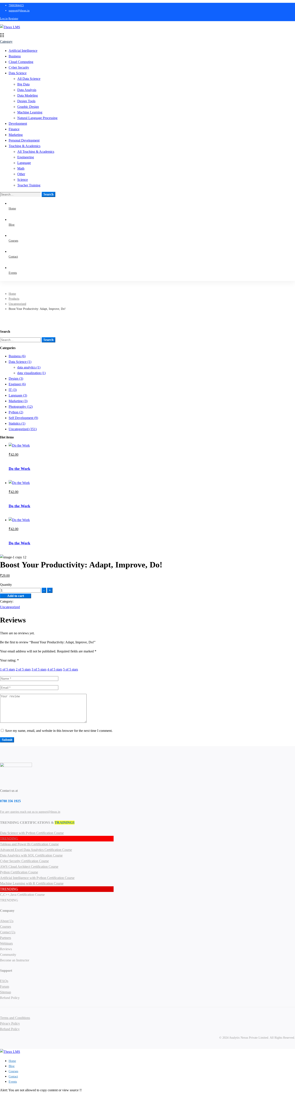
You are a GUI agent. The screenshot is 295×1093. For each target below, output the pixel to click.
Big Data (23, 84)
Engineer (17, 384)
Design (16, 378)
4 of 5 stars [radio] (54, 669)
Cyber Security (19, 67)
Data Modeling (27, 95)
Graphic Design (28, 107)
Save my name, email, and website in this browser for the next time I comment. (59, 730)
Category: (6, 601)
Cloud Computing (21, 62)
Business (15, 56)
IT (13, 390)
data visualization (31, 373)
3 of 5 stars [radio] (39, 669)
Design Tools (26, 101)
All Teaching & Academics (35, 151)
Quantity (6, 584)
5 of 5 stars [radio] (70, 669)
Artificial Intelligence (23, 50)
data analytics (28, 367)
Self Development (23, 418)
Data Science (18, 73)
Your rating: (9, 660)
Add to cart (15, 596)
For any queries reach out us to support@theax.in (30, 811)
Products (14, 298)
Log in (4, 18)
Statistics (17, 423)
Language (24, 163)
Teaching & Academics (24, 146)
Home (12, 293)
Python (16, 412)
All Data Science (28, 78)
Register (13, 18)
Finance (14, 129)
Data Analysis (26, 90)
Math (20, 168)
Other (21, 174)
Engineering (25, 157)
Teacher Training (28, 185)
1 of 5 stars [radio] (7, 669)
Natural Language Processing (37, 118)
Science (22, 179)
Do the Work (19, 468)
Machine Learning (29, 112)
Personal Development (24, 140)
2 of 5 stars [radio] (23, 669)
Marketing (16, 135)
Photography (21, 406)
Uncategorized (17, 304)
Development (18, 123)
